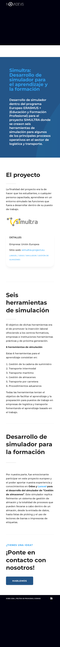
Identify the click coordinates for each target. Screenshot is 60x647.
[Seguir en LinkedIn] (51, 598)
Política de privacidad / (25, 599)
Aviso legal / (11, 599)
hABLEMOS (19, 580)
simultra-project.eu (33, 249)
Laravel (42, 486)
